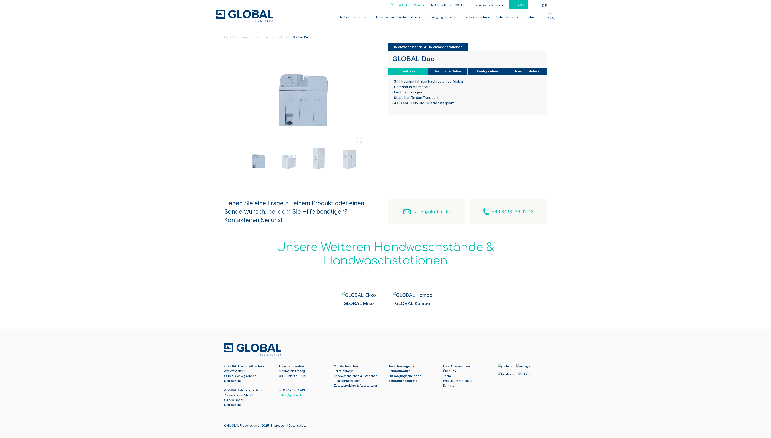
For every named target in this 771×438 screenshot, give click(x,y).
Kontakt (530, 17)
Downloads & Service (489, 5)
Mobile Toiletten (351, 17)
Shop (521, 5)
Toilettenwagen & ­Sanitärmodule (394, 17)
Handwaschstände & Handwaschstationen (262, 37)
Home (228, 37)
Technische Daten (448, 71)
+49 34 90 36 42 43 (513, 212)
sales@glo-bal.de (432, 212)
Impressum (279, 426)
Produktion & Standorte (459, 381)
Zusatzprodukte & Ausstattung (355, 386)
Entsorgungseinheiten (442, 17)
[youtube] (507, 368)
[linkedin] (526, 376)
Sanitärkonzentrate (477, 17)
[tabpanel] (359, 300)
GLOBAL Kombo (412, 303)
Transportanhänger (347, 381)
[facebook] (507, 376)
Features (408, 71)
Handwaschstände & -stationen (355, 376)
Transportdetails (526, 71)
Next (359, 94)
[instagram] (526, 368)
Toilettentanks (344, 371)
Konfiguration (487, 71)
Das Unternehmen (456, 366)
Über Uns (449, 371)
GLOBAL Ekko (358, 303)
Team (447, 376)
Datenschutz (297, 426)
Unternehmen (505, 17)
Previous (248, 94)
